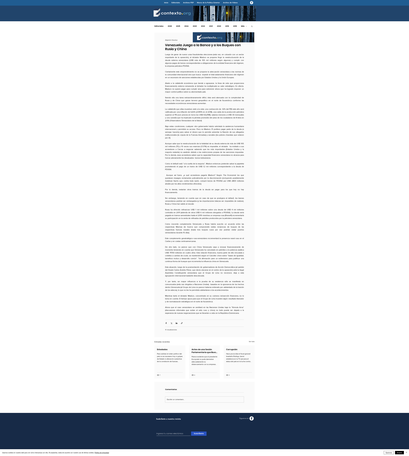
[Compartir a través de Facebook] (166, 323)
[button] (252, 26)
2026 (170, 26)
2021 (211, 26)
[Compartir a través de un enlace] (182, 323)
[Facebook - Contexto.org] (251, 2)
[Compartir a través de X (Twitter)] (171, 323)
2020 (219, 26)
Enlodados (162, 349)
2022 (203, 26)
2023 (195, 26)
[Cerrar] (406, 452)
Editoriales (158, 26)
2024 (186, 26)
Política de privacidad (102, 453)
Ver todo (252, 341)
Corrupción (231, 349)
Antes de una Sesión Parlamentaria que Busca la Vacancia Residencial (204, 351)
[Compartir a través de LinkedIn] (177, 323)
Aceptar (399, 453)
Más (243, 26)
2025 (178, 26)
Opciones (389, 453)
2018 (235, 26)
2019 (227, 26)
